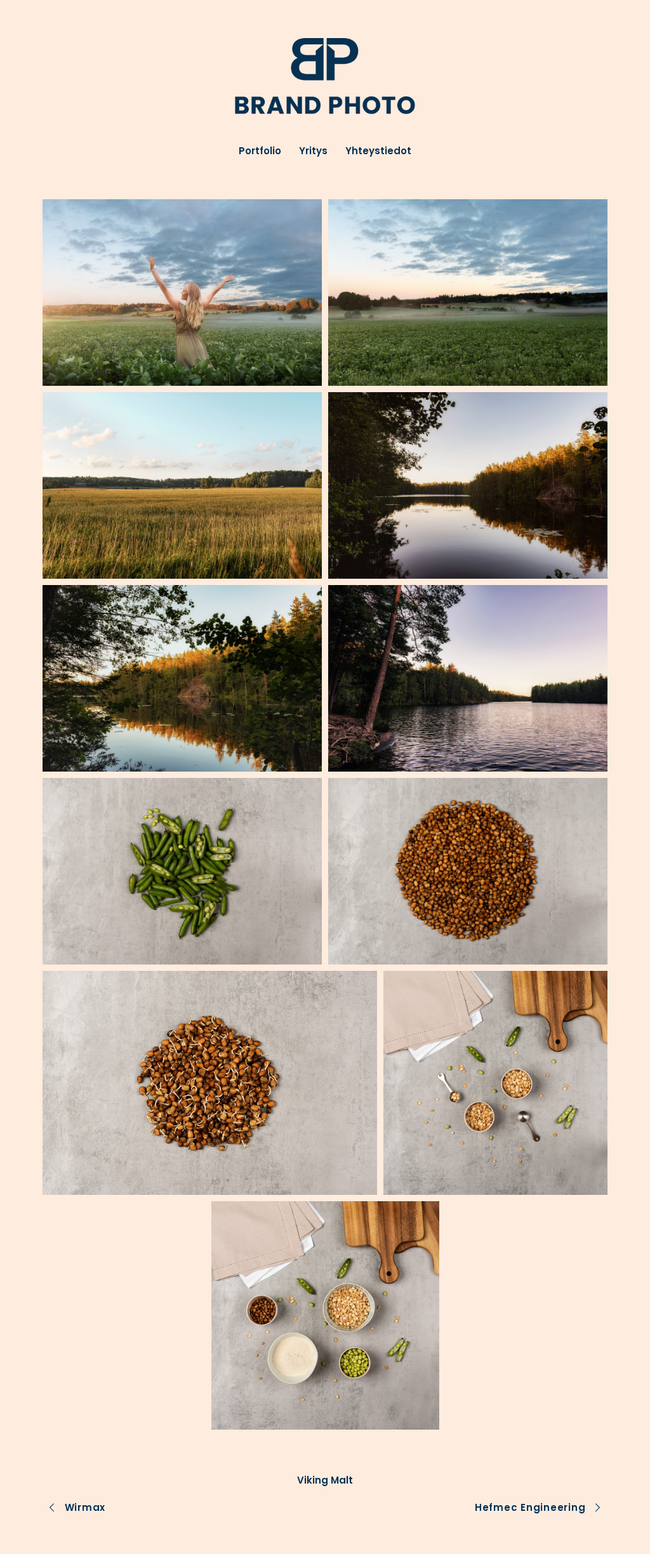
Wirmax (85, 1507)
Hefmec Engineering (530, 1507)
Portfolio (260, 151)
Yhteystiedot (378, 151)
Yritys (313, 151)
